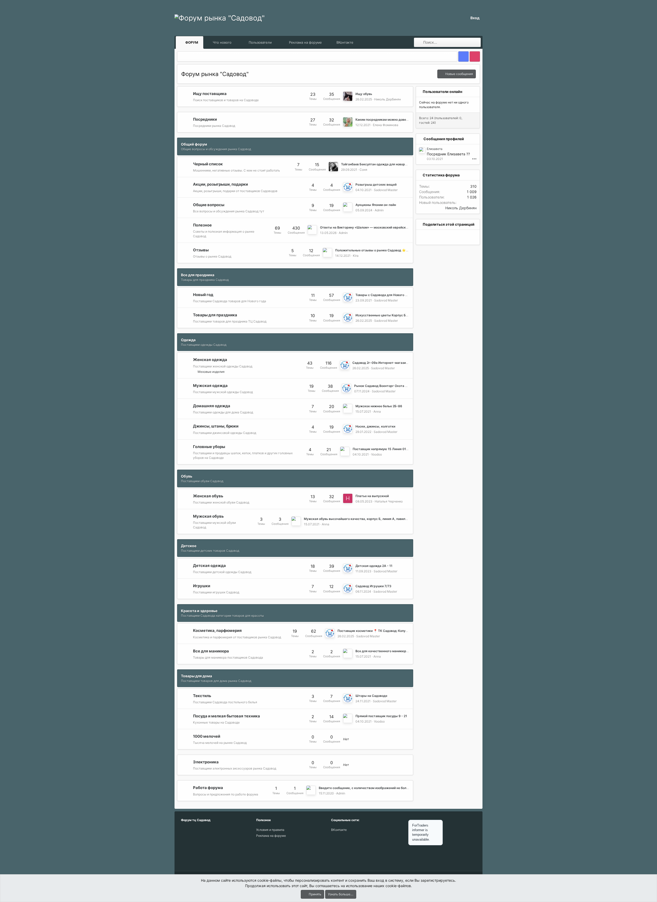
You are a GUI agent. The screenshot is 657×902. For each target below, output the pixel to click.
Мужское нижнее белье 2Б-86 (378, 406)
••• (474, 158)
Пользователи (260, 42)
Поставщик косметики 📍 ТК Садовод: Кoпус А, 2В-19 (379, 631)
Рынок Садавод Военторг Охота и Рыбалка (387, 386)
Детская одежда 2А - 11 (373, 566)
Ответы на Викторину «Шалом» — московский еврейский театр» (370, 227)
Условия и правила (270, 830)
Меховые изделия (211, 372)
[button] (236, 42)
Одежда (188, 340)
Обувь (186, 476)
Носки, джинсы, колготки (375, 426)
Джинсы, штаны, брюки (215, 426)
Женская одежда (210, 359)
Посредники (205, 119)
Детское (188, 546)
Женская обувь (208, 495)
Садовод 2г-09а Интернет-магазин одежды (386, 363)
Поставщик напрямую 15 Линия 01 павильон (387, 449)
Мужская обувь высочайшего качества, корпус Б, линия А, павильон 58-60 (362, 519)
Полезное (202, 224)
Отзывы (201, 250)
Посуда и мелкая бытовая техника (226, 716)
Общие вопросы (208, 204)
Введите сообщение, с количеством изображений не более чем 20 (370, 788)
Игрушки (201, 585)
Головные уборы (209, 446)
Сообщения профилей (443, 139)
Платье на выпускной (372, 496)
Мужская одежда (210, 385)
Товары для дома (196, 676)
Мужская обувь (208, 516)
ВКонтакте (344, 42)
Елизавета (434, 149)
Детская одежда (209, 565)
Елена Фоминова (385, 125)
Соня (363, 170)
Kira (356, 256)
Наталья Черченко (389, 501)
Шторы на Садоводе (371, 696)
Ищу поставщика (210, 93)
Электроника (206, 761)
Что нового (222, 42)
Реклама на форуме (305, 42)
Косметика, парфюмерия (217, 630)
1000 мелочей (206, 736)
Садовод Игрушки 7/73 (373, 586)
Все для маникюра (211, 650)
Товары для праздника (215, 314)
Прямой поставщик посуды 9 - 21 (381, 716)
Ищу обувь (363, 94)
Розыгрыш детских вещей (376, 184)
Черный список (208, 164)
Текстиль (202, 695)
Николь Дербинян (387, 99)
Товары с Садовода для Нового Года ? (385, 295)
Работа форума (208, 787)
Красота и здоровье (199, 611)
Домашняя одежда (211, 405)
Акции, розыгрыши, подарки (220, 184)
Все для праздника (197, 275)
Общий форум (194, 144)
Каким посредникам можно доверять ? (385, 119)
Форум (191, 42)
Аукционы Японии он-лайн (375, 205)
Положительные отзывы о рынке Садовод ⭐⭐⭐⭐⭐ (378, 250)
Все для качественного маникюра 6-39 (386, 651)
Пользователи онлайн (442, 91)
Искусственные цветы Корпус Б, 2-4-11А (387, 315)
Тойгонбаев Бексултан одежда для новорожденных (381, 164)
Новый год (203, 294)
